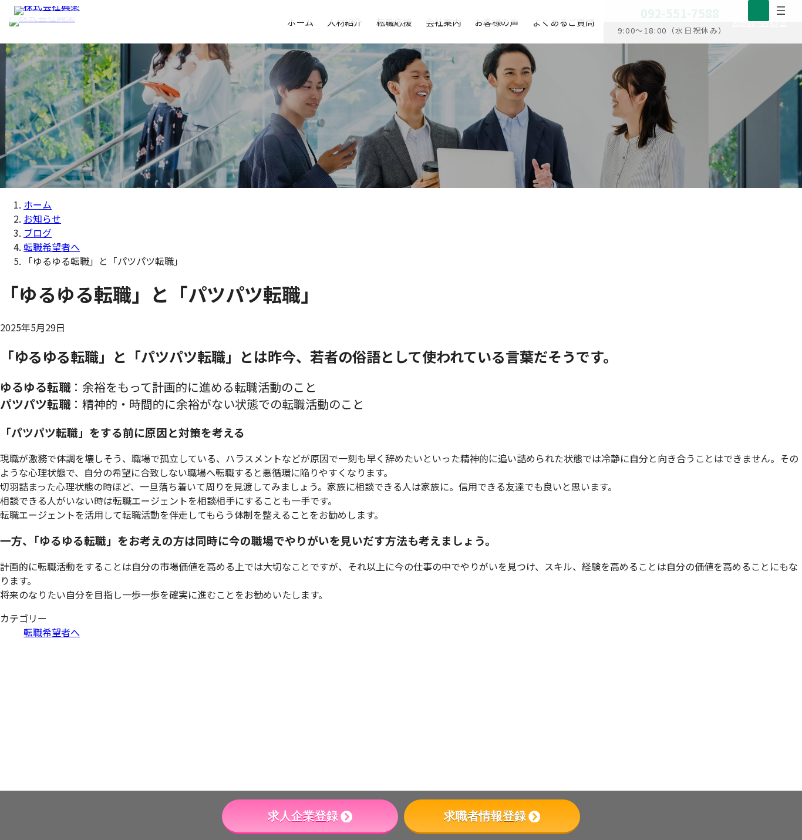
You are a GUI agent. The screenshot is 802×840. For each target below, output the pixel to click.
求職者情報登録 (485, 816)
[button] (694, 745)
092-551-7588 (641, 674)
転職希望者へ (51, 632)
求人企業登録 (303, 816)
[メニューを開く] (781, 11)
